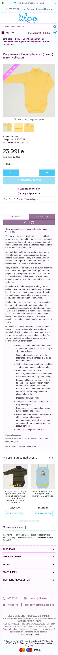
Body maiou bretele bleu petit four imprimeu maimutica (42, 493)
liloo (16, 136)
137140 (7, 643)
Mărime (9, 164)
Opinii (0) (29, 222)
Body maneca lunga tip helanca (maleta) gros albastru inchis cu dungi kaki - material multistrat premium (15, 497)
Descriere (16, 216)
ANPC (15, 643)
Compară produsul (30, 193)
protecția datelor (33, 634)
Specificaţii (42, 216)
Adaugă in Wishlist (30, 188)
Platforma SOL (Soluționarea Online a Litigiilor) (37, 644)
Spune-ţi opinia (32, 199)
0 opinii (20, 199)
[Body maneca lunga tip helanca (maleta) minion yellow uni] (29, 90)
